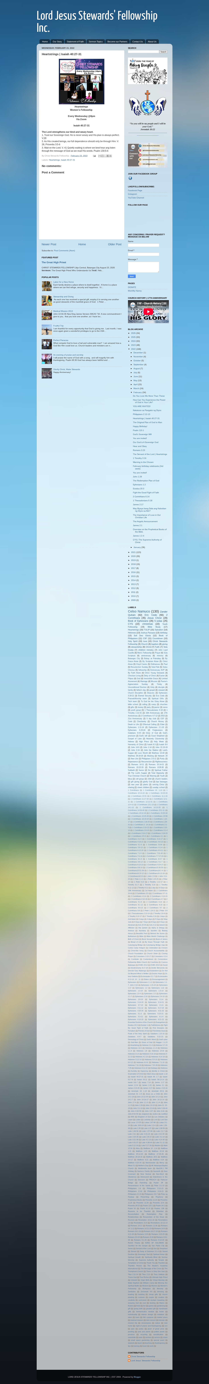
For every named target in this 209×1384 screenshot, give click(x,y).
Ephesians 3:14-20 (136, 1002)
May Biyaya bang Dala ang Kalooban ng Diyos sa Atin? (149, 509)
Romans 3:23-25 (158, 1234)
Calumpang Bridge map (155, 945)
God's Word (151, 1039)
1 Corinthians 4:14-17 (154, 839)
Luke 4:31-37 (133, 1142)
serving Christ (158, 784)
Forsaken (131, 1031)
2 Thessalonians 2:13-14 (140, 913)
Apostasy (142, 931)
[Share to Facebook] (107, 155)
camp (153, 704)
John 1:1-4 (156, 1102)
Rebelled (160, 1211)
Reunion (131, 1220)
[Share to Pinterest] (110, 155)
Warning (153, 776)
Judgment (145, 1114)
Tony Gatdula (159, 1274)
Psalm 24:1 (160, 1206)
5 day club (151, 719)
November (138, 356)
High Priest (144, 742)
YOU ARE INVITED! (142, 406)
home (161, 1312)
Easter (162, 676)
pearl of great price (156, 1329)
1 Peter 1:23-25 (152, 879)
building (141, 1294)
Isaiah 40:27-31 (68, 160)
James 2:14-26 (134, 1088)
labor (130, 1317)
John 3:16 (135, 750)
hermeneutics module (145, 1312)
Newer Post (49, 244)
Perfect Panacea (60, 340)
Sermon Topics (96, 41)
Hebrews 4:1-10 (141, 1057)
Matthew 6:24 (158, 1160)
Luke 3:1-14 (160, 1137)
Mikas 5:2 (131, 1165)
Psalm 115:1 (138, 430)
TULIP (147, 630)
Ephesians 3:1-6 (156, 999)
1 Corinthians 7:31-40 (154, 853)
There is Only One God (155, 1271)
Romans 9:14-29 (157, 1240)
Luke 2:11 (132, 1134)
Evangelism (160, 1022)
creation (161, 1297)
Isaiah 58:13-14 (157, 1079)
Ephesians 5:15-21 (156, 1014)
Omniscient (144, 1177)
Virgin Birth (145, 1280)
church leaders (161, 779)
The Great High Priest (54, 262)
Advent (162, 925)
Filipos (130, 678)
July (136, 372)
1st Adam (149, 890)
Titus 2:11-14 (133, 1274)
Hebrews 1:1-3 (151, 1048)
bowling (131, 1294)
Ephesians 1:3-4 (134, 993)
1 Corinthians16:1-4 (155, 870)
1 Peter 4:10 (139, 882)
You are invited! (140, 438)
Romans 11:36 (151, 1226)
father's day (141, 690)
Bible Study (154, 627)
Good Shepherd (157, 736)
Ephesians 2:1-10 (156, 727)
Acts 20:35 (142, 925)
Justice (155, 1114)
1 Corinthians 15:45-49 (140, 816)
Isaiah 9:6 (163, 744)
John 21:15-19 (161, 747)
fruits (138, 1306)
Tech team (132, 701)
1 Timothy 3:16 (139, 458)
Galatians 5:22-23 (155, 1037)
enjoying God (133, 1303)
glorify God (147, 782)
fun (144, 1306)
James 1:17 (159, 1082)
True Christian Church (137, 776)
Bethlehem (132, 936)
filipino (161, 1303)
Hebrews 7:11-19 (134, 1065)
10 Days (161, 888)
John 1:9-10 (150, 1105)
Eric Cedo (151, 614)
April (136, 384)
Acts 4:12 (152, 925)
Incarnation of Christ (136, 1074)
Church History (157, 721)
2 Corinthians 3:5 (141, 893)
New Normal (145, 1174)
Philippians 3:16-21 (155, 1191)
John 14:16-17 (143, 1099)
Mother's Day (143, 1165)
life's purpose (148, 1317)
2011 (133, 592)
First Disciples (158, 1028)
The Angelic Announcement (145, 521)
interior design (147, 1314)
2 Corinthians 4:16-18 (139, 899)
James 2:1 (137, 525)
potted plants (159, 1332)
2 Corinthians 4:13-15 (158, 896)
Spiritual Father (161, 770)
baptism (155, 644)
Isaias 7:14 (146, 1082)
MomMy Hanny (135, 291)
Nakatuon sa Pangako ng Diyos (147, 410)
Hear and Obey (140, 446)
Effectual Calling (150, 724)
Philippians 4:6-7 (151, 1194)
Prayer (157, 653)
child (149, 779)
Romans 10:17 (136, 1226)
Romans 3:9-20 (134, 1237)
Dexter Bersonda (158, 968)
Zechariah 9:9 (146, 1291)
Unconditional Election (137, 687)
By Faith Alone (134, 673)
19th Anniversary (134, 890)
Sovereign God (144, 1254)
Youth (162, 776)
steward (161, 690)
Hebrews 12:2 (136, 1048)
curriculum (142, 1300)
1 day (153, 888)
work (151, 1346)
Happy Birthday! (140, 426)
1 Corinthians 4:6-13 (155, 842)
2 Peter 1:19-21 (149, 910)
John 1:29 (137, 476)
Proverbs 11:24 (151, 1200)
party (149, 707)
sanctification (158, 1334)
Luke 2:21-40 (159, 1134)
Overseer (141, 1180)
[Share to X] (105, 155)
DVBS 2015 (155, 965)
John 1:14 (147, 747)
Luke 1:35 (137, 1128)
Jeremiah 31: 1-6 (135, 1094)
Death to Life (133, 724)
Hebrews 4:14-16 (158, 1057)
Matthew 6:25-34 (134, 1163)
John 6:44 (160, 1111)
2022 (133, 349)
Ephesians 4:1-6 (156, 1005)
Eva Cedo (160, 696)
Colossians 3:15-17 (143, 956)
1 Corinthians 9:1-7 (155, 862)
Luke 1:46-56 (133, 1131)
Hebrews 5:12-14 (134, 1059)
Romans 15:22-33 (136, 767)
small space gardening (140, 1340)
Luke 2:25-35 (133, 1137)
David (165, 965)
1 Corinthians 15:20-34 (158, 813)
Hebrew (131, 742)
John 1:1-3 (143, 1102)
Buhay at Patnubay (152, 658)
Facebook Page (135, 190)
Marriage (143, 681)
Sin (149, 770)
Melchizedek (150, 1163)
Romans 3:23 (139, 450)
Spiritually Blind (151, 1257)
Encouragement (158, 979)
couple (151, 1297)
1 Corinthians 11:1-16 (158, 796)
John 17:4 (132, 1102)
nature (157, 1323)
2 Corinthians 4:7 (157, 899)
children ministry (146, 650)
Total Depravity (157, 773)
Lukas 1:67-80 (150, 1122)
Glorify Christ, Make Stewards (66, 369)
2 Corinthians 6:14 (141, 496)
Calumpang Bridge (135, 945)
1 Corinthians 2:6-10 (141, 830)
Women (154, 1286)
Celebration (153, 948)
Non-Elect (160, 1174)
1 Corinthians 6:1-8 (155, 847)
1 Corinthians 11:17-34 (140, 799)
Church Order (152, 953)
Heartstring (135, 1045)
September (139, 364)
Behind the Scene (157, 933)
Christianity (141, 721)
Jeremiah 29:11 (157, 1091)
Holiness (164, 1068)
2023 (133, 345)
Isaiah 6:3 (151, 744)
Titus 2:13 (146, 1274)
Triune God (132, 1277)
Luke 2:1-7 (160, 1131)
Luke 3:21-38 (133, 1140)
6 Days (137, 922)
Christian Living (134, 676)
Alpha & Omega (157, 928)
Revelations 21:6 (140, 1223)
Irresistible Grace (151, 678)
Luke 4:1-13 (146, 1140)
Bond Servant (147, 939)
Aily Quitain (143, 928)
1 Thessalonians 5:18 (142, 500)
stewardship (136, 647)
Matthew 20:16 (158, 1151)
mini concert (151, 1320)
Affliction (131, 928)
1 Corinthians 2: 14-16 (141, 825)
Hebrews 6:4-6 (142, 1062)
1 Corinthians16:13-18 (156, 873)
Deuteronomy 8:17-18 (139, 968)
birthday (163, 633)
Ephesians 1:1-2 (145, 982)
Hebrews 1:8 (141, 1051)
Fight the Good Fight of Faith (146, 492)
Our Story (57, 41)
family (130, 690)
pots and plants (144, 1332)
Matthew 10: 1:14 (150, 1148)
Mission (154, 681)
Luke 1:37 (147, 1128)
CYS (130, 623)
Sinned (133, 1251)
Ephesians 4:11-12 (135, 1008)
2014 (133, 580)
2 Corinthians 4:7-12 (149, 716)
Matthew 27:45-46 (156, 1154)
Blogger (137, 1377)
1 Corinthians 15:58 (159, 816)
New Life (134, 759)
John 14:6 (135, 747)
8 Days (153, 922)
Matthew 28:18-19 (135, 1157)
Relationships (133, 1217)
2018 (133, 564)
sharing (131, 787)
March (137, 388)
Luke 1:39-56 (160, 1128)
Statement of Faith (75, 41)
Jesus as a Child (153, 1094)
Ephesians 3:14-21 (156, 1002)
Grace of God (147, 1042)
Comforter (135, 959)
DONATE (132, 287)
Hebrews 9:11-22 (141, 1068)
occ (166, 1326)
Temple (161, 1260)
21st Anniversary (135, 719)
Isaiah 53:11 (142, 1079)
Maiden (158, 1145)
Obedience (132, 1177)
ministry (160, 656)
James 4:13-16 (161, 1088)
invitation (160, 1314)
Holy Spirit (132, 641)
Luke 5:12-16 (133, 1145)
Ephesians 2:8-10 (135, 999)
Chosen (164, 948)
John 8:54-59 (133, 1114)
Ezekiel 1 (144, 1025)
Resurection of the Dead (153, 1217)
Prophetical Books (135, 1200)
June (136, 376)
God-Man (134, 1042)
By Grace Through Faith (154, 942)
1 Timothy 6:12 (142, 888)
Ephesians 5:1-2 (135, 1014)
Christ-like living (137, 951)
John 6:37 (149, 1111)
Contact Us (137, 41)
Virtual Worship (159, 1280)
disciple (161, 687)
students (131, 1343)
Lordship (147, 1120)
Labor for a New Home (63, 282)
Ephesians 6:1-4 (156, 1017)
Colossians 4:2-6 (160, 956)
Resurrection (146, 762)
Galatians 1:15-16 (157, 1034)
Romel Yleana (134, 1243)
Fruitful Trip (58, 326)
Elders (146, 979)
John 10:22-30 (142, 1097)
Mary (138, 1148)
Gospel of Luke (135, 739)
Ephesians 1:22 (158, 988)
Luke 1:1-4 (151, 1125)
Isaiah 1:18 (163, 1074)
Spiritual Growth (134, 1257)
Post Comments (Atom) (64, 250)
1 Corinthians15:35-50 (154, 867)
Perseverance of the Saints (139, 1185)
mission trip (132, 1323)
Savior (141, 770)
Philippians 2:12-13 (141, 414)
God (138, 678)
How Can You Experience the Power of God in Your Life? (149, 401)
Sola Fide (155, 667)
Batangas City (134, 658)
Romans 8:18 (148, 1237)
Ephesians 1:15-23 (148, 985)
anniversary (146, 656)
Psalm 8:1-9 (145, 1208)
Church (144, 644)
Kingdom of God (144, 1117)
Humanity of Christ (136, 744)
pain (132, 1329)
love (145, 641)
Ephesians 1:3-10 (135, 991)
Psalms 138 (159, 1208)
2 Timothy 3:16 (151, 916)
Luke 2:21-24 (144, 1134)
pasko (141, 1329)
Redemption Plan (155, 1214)
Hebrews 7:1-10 (158, 1062)
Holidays (154, 1068)
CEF (162, 719)
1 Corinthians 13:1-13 (145, 804)
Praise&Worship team (137, 698)
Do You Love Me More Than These (149, 396)
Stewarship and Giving (63, 296)
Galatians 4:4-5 (134, 733)
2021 (133, 552)
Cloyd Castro (141, 664)
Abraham (131, 925)
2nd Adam (132, 919)
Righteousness (161, 762)
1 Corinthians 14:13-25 (150, 807)
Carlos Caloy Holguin (136, 948)
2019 (133, 560)
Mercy (162, 1163)
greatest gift (150, 1309)
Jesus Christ (154, 617)
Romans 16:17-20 (151, 1231)
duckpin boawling (157, 1300)
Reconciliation (133, 1214)
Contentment (148, 959)
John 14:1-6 (156, 1097)
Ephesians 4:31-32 (156, 1011)
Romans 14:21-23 (144, 1228)
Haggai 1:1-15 (161, 1042)
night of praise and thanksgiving (148, 1326)
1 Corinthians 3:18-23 (159, 833)
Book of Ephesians (138, 620)
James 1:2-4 (138, 536)
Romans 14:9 (159, 1228)
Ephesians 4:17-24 (156, 1008)
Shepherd (163, 1248)
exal (144, 1303)
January (137, 547)
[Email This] (99, 155)
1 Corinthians (133, 790)
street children (143, 787)
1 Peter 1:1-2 (138, 879)
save (140, 1337)
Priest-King (145, 1197)
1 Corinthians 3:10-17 (139, 833)
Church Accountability (155, 951)
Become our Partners (117, 41)
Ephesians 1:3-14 (156, 991)
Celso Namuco (139, 611)
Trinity (159, 684)
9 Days (162, 922)
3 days (141, 919)
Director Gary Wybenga (137, 971)
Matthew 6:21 (142, 1160)
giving (164, 644)
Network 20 (162, 756)
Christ (148, 647)
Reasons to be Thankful (139, 1211)
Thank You (151, 1263)
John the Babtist (151, 750)
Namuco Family (143, 1171)
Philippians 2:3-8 (135, 1191)
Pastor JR (158, 1183)
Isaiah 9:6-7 (133, 1082)
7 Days (145, 922)
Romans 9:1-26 (140, 1240)
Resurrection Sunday (139, 667)
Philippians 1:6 (134, 1188)
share (165, 1337)
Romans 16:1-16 (134, 1231)
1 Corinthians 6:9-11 (155, 850)
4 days (149, 919)
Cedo (130, 721)
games (151, 1306)
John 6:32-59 (136, 1111)
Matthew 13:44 (158, 753)
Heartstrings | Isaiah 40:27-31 (146, 418)
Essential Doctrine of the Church (140, 1022)
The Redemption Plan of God (146, 480)
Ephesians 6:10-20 (136, 1019)
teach (140, 1343)
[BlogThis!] (102, 155)
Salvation (159, 630)
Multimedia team (145, 1168)
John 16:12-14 (158, 1099)
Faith (157, 647)
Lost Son (164, 1120)
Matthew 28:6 (151, 1157)
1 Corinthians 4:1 (156, 836)
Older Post (115, 244)
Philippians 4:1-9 (134, 1194)
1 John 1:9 (150, 876)
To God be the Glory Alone (152, 701)
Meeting (150, 756)
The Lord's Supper (139, 773)
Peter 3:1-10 (159, 1185)
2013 (133, 584)
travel (144, 1346)
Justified (164, 1114)
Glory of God (152, 733)
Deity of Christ (150, 676)
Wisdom (145, 1286)
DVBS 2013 (142, 965)
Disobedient (154, 971)
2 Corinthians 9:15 (154, 905)
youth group (136, 710)
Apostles (154, 931)
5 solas (158, 620)
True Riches (144, 1277)
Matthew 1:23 (141, 1151)
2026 (133, 333)
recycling (143, 1334)
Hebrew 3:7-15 (161, 1045)
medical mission (137, 1320)
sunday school (159, 787)
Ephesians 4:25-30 (136, 1011)
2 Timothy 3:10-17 (135, 916)
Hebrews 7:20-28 (151, 1065)
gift (129, 1309)
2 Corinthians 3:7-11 (159, 893)
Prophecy (159, 1197)
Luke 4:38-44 (147, 1142)
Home (45, 41)
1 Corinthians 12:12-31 (143, 802)
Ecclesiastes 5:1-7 (148, 976)
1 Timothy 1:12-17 (155, 882)
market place (162, 1317)
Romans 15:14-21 (156, 764)
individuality (132, 1314)
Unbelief (134, 1280)
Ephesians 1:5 (150, 993)
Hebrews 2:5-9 (158, 1051)
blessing (160, 1291)
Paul (165, 664)
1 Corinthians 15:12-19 (137, 813)
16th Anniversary (153, 713)
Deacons (150, 693)
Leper (130, 1120)
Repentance (133, 762)
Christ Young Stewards (154, 673)
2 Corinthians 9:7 (154, 908)
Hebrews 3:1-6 (133, 1054)
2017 (133, 568)
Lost (155, 1120)
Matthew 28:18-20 (135, 756)
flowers (131, 1306)
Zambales (132, 1291)
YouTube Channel (136, 198)
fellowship (142, 670)
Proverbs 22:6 (158, 1203)
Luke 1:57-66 (147, 1131)
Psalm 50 (132, 1208)
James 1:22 (147, 1085)
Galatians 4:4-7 (134, 1037)
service (157, 1337)
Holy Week (159, 742)
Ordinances (155, 664)
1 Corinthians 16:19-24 (140, 819)
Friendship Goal (159, 1031)
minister (162, 1320)
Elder (162, 724)
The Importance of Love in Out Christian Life (147, 516)
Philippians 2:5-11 (149, 759)
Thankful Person (135, 1266)
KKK (132, 1117)
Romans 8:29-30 (156, 767)
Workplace (146, 1288)
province (131, 1334)
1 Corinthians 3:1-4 (159, 830)
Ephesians (132, 982)
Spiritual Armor (159, 1254)
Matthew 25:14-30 (135, 1154)
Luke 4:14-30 (159, 1140)
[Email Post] (94, 156)
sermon (148, 1337)
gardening (161, 1306)
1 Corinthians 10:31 (139, 796)
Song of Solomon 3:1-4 (149, 1251)
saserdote (132, 1337)
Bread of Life (136, 942)
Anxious (131, 931)
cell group (140, 779)
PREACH (152, 1180)
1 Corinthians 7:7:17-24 (154, 856)
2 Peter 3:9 (163, 910)
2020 (133, 556)
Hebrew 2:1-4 (147, 1045)
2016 (133, 572)
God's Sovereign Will (142, 434)
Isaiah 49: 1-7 (153, 1077)
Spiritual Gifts (158, 698)
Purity (162, 759)
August (137, 368)
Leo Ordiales (159, 1117)
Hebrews (132, 633)
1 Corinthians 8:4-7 (154, 859)
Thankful (161, 1263)
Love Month (143, 753)
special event (159, 1340)
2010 (133, 596)
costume (141, 1297)
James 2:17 (138, 504)
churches (163, 704)
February (138, 392)
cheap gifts (153, 1294)
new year (135, 784)
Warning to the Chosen (143, 462)
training (136, 1346)
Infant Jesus (151, 1074)
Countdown (158, 638)
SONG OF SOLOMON (154, 1243)
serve (165, 707)
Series (130, 1248)
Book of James (161, 939)
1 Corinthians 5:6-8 (154, 845)
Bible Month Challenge (156, 936)
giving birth (138, 1309)
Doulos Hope (157, 973)
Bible (141, 936)
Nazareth (156, 1171)
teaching (148, 1343)
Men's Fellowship (144, 653)
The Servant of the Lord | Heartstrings (150, 454)
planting (131, 1332)
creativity (131, 1300)
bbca (130, 779)
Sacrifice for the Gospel (138, 1246)
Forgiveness (158, 730)
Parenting (143, 1183)
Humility (134, 1071)
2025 (133, 337)
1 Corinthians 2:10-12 (140, 827)
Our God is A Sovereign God (145, 442)
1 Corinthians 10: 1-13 (152, 790)
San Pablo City (158, 1246)
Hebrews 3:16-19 (149, 1054)
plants (145, 784)
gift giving (135, 782)
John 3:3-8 (150, 1108)
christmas (147, 623)
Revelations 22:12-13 (159, 1223)
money (140, 707)
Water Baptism (133, 1283)
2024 (133, 341)
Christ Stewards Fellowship (143, 1356)
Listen (138, 1120)
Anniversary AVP (157, 670)
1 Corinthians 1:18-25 (141, 822)
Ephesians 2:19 (141, 996)
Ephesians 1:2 (139, 484)
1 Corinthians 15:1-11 (156, 810)
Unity (152, 687)
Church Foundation (135, 953)
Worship (160, 1288)
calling (144, 704)
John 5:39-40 (162, 1108)
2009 (133, 600)
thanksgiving (160, 1343)
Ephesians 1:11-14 (136, 727)
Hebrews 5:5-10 (151, 1059)
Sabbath (131, 770)
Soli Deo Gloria (142, 635)
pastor (156, 707)
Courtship (154, 962)
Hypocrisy (144, 1071)
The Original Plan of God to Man (147, 422)
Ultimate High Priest (159, 1277)
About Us (152, 41)
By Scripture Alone (150, 661)
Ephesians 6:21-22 (156, 1019)
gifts (132, 707)
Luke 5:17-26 (146, 1145)
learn (137, 1317)
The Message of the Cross (151, 1268)
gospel (152, 690)
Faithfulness (156, 1025)
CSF (145, 638)
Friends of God (144, 1031)
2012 (133, 588)
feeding (153, 1303)
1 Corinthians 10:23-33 (158, 793)
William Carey (148, 1283)
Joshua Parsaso (148, 633)
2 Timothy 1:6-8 (159, 913)
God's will (143, 736)
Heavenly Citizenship (155, 739)
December (138, 352)
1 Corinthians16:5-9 (135, 876)
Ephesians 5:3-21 (135, 1017)
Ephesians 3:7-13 (135, 1005)
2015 (133, 576)
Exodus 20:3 (138, 488)
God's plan (163, 1039)
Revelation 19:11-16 (146, 1220)
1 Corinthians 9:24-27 (154, 865)
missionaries (146, 1323)
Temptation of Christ (135, 1263)
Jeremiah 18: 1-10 (139, 1091)
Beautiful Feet (141, 933)
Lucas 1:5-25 (136, 1122)
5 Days (158, 919)
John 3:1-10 (137, 1108)
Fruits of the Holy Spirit (137, 1034)
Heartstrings (54, 160)
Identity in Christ (158, 1071)
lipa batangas (161, 782)
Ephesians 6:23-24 (136, 730)
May (136, 380)
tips (129, 1346)
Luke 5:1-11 (160, 1142)
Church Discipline (135, 693)
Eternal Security (145, 696)
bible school (133, 704)
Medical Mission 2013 (63, 311)
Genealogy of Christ (136, 1039)
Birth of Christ (133, 939)
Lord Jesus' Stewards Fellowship (145, 1360)
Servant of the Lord (143, 1248)
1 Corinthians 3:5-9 (138, 836)
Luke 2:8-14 (147, 1137)
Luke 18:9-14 (138, 1125)
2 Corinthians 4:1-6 (138, 896)
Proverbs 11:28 (142, 1203)
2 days (162, 916)
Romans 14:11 (137, 764)
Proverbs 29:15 (134, 1206)
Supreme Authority (146, 1260)
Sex (155, 1248)
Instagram (132, 194)
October (137, 360)
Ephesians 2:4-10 (158, 996)
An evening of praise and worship (68, 355)
